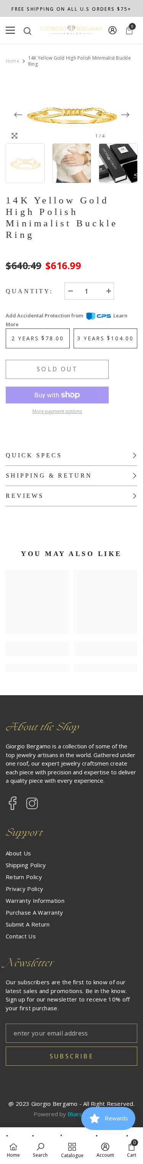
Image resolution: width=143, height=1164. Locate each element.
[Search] (27, 31)
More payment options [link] (57, 411)
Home (12, 61)
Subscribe (71, 1056)
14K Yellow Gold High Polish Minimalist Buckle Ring (62, 217)
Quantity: (29, 291)
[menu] (10, 30)
